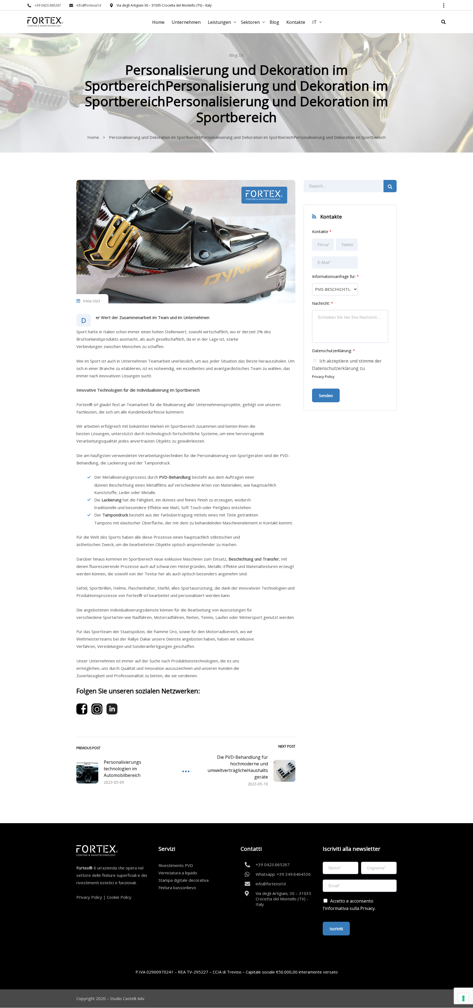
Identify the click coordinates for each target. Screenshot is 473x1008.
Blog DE (236, 55)
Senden (326, 395)
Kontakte (295, 22)
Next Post (286, 746)
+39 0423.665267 (47, 5)
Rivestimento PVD (175, 865)
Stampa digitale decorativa (183, 880)
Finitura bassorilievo (177, 887)
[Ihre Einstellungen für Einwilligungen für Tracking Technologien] (463, 998)
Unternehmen (186, 22)
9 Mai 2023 (91, 300)
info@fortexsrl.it (88, 5)
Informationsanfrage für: (335, 276)
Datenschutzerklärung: (333, 350)
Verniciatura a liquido (177, 872)
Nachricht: (322, 303)
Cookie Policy (119, 897)
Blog (274, 22)
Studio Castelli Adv (127, 998)
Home (158, 22)
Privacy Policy (323, 376)
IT (314, 22)
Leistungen (219, 22)
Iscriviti (336, 928)
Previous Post (88, 748)
